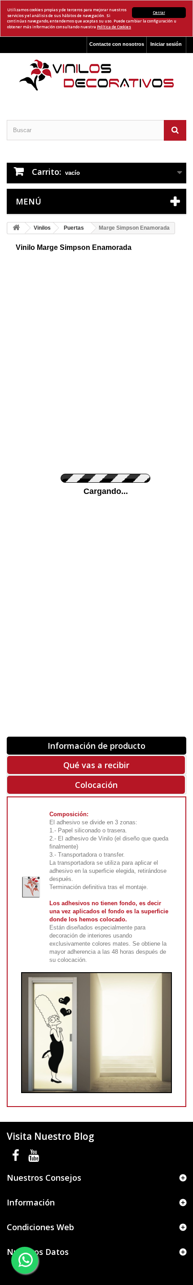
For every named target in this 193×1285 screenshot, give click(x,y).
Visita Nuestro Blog (50, 1136)
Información (31, 1202)
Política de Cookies (114, 26)
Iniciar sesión (166, 44)
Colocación (96, 784)
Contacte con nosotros (116, 44)
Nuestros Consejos (44, 1177)
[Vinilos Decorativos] (96, 75)
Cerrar (159, 12)
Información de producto (96, 745)
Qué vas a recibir (96, 765)
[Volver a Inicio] (16, 228)
